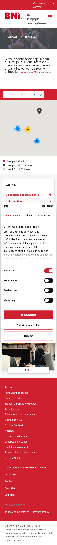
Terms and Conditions (17, 512)
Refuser (28, 335)
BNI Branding (14, 201)
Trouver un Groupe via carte (20, 403)
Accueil (9, 387)
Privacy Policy (41, 512)
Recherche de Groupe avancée (35, 71)
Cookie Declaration (15, 425)
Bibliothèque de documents (22, 195)
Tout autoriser (28, 314)
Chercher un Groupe (16, 436)
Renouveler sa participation (20, 452)
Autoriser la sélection (28, 325)
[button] (39, 111)
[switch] (48, 280)
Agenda (9, 430)
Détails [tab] (28, 215)
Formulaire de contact (17, 392)
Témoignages (12, 409)
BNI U (28, 370)
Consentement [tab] (12, 215)
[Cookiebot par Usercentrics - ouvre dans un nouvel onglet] (40, 206)
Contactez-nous (13, 420)
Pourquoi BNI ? (13, 398)
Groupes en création (16, 441)
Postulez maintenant (16, 447)
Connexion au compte (41, 5)
